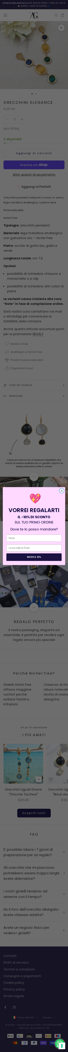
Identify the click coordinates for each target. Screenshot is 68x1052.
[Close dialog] (61, 490)
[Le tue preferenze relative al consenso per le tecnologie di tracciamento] (62, 1046)
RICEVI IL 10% (34, 556)
